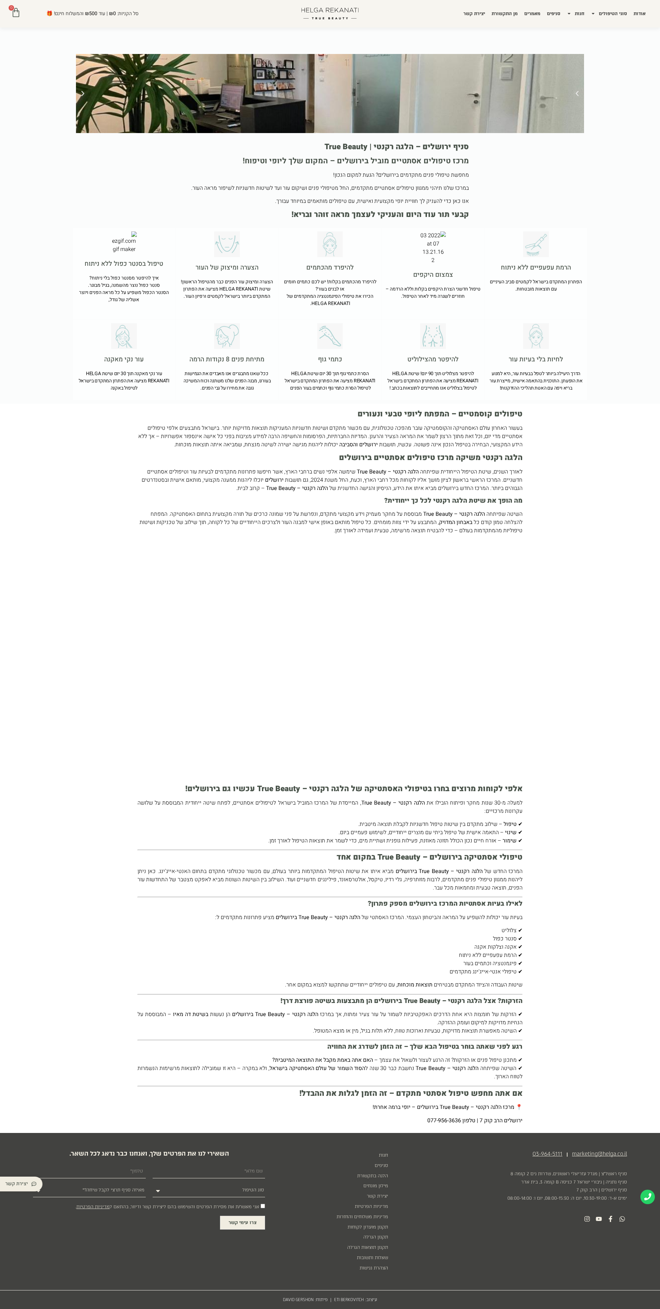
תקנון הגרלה (375, 1237)
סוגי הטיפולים (613, 13)
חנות (579, 13)
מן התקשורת (505, 13)
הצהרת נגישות (374, 1267)
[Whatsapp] (622, 1219)
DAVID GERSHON (298, 1299)
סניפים (553, 13)
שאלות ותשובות (372, 1257)
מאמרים (532, 13)
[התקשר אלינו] (647, 1197)
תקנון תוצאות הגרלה (367, 1247)
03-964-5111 (547, 1153)
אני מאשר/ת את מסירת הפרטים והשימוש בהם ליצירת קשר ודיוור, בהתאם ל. (167, 1206)
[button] (82, 93)
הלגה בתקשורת (372, 1175)
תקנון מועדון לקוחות (368, 1227)
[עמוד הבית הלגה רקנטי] (330, 13)
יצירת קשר (474, 13)
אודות (640, 13)
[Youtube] (599, 1219)
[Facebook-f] (610, 1219)
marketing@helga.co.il (599, 1153)
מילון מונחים (375, 1185)
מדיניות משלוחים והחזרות (362, 1216)
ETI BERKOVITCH (349, 1299)
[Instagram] (587, 1219)
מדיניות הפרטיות (371, 1206)
